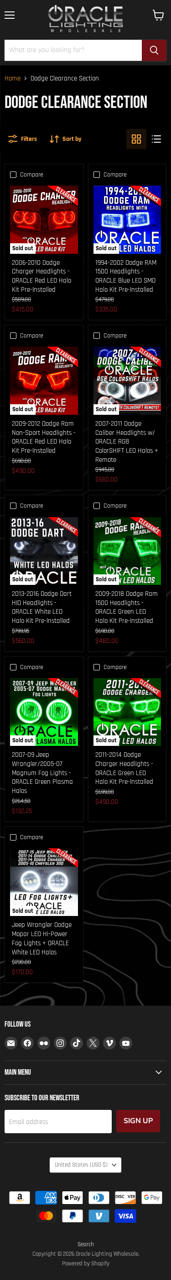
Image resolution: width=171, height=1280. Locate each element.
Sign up (138, 1121)
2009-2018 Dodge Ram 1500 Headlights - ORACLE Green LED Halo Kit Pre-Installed (126, 607)
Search (86, 1244)
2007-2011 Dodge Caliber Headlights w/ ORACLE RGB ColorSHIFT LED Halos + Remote (126, 441)
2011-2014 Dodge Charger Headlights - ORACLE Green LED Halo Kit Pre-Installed (124, 768)
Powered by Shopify (85, 1263)
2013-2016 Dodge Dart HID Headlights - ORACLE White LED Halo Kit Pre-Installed (42, 607)
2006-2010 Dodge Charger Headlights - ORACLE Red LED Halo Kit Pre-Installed (41, 276)
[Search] (154, 50)
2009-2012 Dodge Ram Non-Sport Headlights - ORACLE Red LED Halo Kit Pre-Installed (44, 437)
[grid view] (136, 139)
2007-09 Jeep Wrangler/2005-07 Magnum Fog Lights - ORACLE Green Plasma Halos (42, 772)
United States (81, 1165)
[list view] (156, 139)
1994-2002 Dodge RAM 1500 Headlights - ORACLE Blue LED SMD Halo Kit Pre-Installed (125, 276)
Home (13, 78)
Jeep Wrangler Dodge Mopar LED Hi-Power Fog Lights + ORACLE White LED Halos (42, 938)
